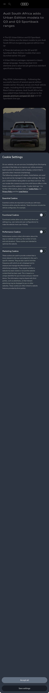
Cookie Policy (33, 189)
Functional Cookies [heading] (10, 215)
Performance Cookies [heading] (11, 232)
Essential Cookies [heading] (10, 198)
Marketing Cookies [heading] (10, 251)
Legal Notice (23, 191)
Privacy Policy (7, 191)
